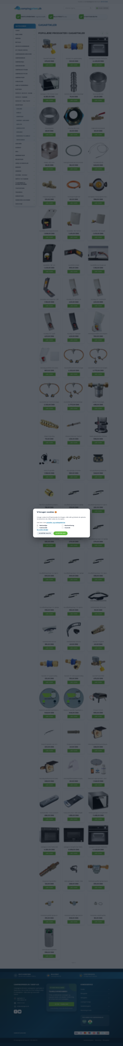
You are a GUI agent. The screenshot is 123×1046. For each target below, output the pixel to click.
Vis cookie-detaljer (42, 530)
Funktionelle (43, 528)
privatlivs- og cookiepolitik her (56, 522)
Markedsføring (69, 525)
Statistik (67, 528)
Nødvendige (43, 525)
